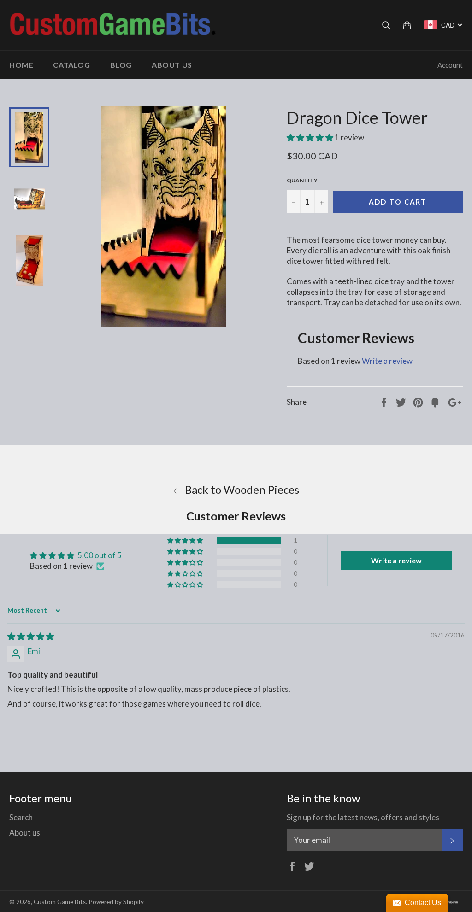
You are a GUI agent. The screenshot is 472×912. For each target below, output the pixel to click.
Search (21, 817)
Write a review (387, 361)
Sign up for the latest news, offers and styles (363, 817)
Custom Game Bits (60, 902)
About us (172, 64)
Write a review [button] (396, 560)
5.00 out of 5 (99, 555)
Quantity (302, 180)
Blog (121, 64)
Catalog (71, 64)
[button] (311, 137)
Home (21, 64)
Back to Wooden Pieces (241, 489)
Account (450, 65)
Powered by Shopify (116, 902)
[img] (30, 636)
